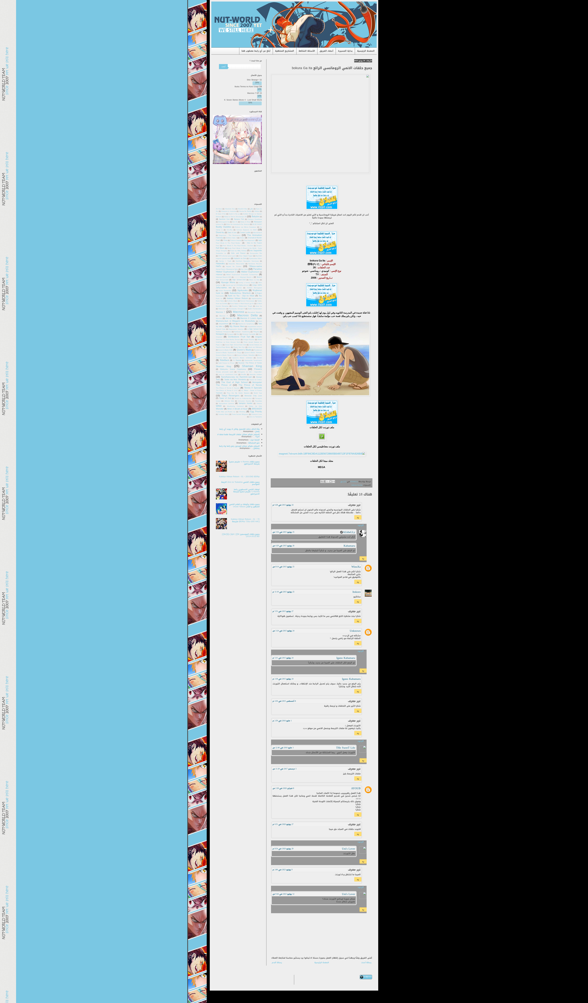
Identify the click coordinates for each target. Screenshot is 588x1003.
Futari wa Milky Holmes (238, 250)
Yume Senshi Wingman (240, 414)
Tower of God (225, 398)
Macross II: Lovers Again (251, 318)
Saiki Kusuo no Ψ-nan (226, 363)
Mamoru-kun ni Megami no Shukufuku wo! (239, 322)
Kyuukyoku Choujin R (237, 308)
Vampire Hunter (246, 403)
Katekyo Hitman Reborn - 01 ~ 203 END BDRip (239, 476)
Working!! (242, 411)
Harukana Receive (255, 263)
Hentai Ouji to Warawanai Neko (227, 269)
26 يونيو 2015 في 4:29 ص (283, 545)
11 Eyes (259, 208)
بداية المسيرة (345, 51)
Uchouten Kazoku (244, 401)
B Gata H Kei (221, 214)
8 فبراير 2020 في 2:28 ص (283, 788)
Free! (225, 240)
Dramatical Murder (255, 237)
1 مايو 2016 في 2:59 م (282, 720)
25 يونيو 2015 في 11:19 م (283, 591)
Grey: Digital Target (246, 256)
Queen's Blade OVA (225, 350)
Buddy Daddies (223, 227)
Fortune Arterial (235, 240)
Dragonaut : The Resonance (229, 235)
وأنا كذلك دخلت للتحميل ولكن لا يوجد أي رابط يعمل (239, 430)
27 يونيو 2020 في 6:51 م (283, 824)
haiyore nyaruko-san (223, 258)
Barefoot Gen (224, 219)
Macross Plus (231, 318)
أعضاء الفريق (326, 51)
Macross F (223, 315)
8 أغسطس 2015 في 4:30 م (284, 701)
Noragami (230, 334)
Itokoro (356, 591)
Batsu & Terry (245, 222)
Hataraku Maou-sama (236, 263)
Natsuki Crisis (220, 329)
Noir (238, 334)
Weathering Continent (235, 406)
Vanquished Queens (226, 403)
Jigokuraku (242, 290)
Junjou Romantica (224, 290)
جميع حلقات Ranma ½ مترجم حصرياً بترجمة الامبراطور (244, 463)
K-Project (258, 293)
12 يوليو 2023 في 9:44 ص (283, 894)
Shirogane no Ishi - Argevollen (249, 372)
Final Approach (249, 240)
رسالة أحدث (366, 962)
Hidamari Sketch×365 (223, 277)
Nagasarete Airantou (236, 329)
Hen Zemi (244, 269)
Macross (238, 312)
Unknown (355, 630)
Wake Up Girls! (255, 406)
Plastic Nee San (239, 347)
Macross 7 (220, 312)
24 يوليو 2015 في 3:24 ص (283, 630)
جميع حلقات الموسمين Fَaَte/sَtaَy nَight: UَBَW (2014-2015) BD (241, 535)
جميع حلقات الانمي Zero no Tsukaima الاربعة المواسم (240, 483)
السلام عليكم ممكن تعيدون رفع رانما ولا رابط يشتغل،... (239, 447)
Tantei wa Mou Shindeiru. (235, 379)
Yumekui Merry (223, 414)
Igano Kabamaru (345, 657)
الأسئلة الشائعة (307, 51)
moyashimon (223, 323)
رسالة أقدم (277, 962)
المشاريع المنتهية (284, 51)
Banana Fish (239, 219)
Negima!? (256, 331)
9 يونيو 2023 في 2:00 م (282, 869)
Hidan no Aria (254, 279)
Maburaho (222, 308)
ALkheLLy (349, 532)
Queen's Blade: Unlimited (242, 357)
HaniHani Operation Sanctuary (247, 261)
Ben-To (234, 222)
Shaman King (252, 366)
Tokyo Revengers (230, 396)
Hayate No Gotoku (233, 266)
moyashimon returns (255, 326)
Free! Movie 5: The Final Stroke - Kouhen (238, 245)
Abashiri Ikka (242, 208)
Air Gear (219, 208)
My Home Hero (237, 326)
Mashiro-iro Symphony (246, 323)
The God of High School (234, 382)
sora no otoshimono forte (228, 374)
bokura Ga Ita (357, 485)
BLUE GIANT (257, 224)
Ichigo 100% (257, 285)
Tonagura (258, 398)
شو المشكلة (254, 443)
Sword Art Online (255, 379)
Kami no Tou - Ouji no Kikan (241, 295)
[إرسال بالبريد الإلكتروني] (333, 481)
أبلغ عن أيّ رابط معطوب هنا (255, 51)
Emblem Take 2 (231, 237)
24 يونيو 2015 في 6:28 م (283, 505)
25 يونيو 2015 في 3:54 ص (283, 532)
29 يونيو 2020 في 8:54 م (283, 848)
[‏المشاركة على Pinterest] (321, 481)
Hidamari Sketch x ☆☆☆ (243, 277)
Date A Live (232, 232)
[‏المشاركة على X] (327, 481)
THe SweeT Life (345, 747)
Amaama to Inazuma (228, 211)
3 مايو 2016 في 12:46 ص (283, 747)
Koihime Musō (232, 301)
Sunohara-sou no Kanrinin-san (236, 377)
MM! (233, 323)
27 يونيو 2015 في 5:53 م (283, 611)
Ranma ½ (237, 360)
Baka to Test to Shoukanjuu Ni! (235, 216)
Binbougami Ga (224, 222)
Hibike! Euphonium (250, 272)
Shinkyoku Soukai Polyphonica (233, 369)
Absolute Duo (230, 208)
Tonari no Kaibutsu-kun (243, 398)
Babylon (256, 216)
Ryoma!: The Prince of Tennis (250, 363)
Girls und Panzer (238, 253)
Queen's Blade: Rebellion (246, 355)
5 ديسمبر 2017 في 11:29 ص (284, 768)
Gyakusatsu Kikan (255, 258)
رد (358, 517)
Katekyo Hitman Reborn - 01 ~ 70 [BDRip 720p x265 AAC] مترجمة (245, 520)
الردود (361, 525)
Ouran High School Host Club (235, 344)
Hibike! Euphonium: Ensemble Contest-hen (242, 274)
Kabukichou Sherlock (240, 293)
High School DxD (239, 279)
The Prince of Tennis (250, 385)
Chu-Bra (229, 229)
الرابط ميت (255, 440)
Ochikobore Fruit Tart (239, 337)
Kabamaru (349, 545)
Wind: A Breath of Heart (237, 409)
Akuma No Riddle (245, 211)
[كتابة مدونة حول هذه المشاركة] (330, 481)
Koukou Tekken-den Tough (242, 306)
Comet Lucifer (245, 232)
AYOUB (356, 788)
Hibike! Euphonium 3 (226, 272)
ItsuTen (239, 287)
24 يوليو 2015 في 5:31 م (283, 658)
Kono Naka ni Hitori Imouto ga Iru (242, 303)
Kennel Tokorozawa (247, 301)
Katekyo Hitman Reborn (237, 298)
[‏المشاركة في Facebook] (324, 481)
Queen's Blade (244, 350)
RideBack (224, 360)
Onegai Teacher (249, 339)
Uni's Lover (348, 848)
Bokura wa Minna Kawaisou (245, 227)
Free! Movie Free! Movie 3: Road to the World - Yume (239, 247)
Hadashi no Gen (240, 258)
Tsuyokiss (258, 401)
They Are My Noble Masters (238, 393)
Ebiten (242, 237)
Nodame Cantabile (249, 334)
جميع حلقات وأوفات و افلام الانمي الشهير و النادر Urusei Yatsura (244, 505)
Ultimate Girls (229, 401)
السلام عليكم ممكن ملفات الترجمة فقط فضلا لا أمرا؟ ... (238, 435)
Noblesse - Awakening (242, 331)
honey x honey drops (247, 282)
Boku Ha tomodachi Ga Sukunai (238, 224)
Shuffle (243, 374)
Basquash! (258, 221)
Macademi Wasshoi (255, 312)
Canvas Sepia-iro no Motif (246, 229)
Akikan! (257, 211)
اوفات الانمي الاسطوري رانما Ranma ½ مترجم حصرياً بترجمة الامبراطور (246, 492)
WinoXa (356, 566)
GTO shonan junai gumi (227, 256)
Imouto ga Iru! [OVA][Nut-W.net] (237, 285)
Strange (259, 377)
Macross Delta (247, 315)
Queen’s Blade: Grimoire (253, 352)
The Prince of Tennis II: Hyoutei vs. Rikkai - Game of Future (239, 389)
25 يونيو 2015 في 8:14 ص (283, 566)
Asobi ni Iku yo (234, 214)
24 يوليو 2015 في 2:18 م (283, 679)
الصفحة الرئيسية (366, 51)
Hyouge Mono (228, 282)
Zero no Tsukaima (255, 416)
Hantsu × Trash (225, 261)
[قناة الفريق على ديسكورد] (237, 163)
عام (251, 208)
